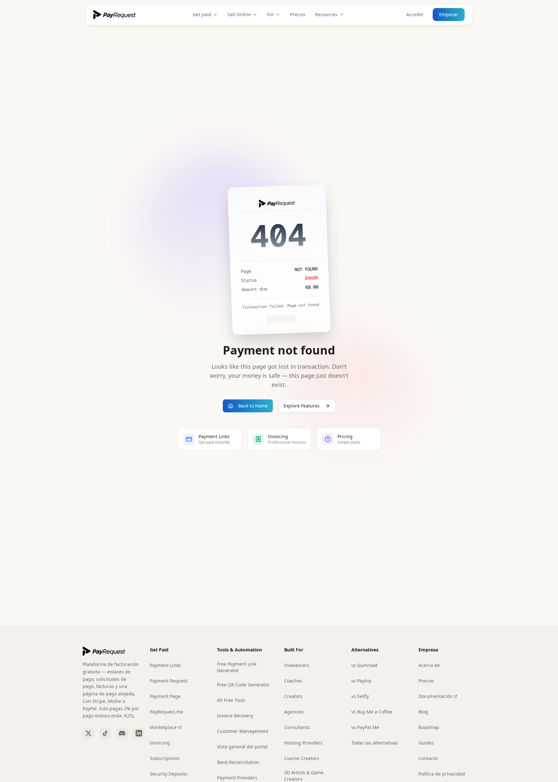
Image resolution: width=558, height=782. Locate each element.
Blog (423, 712)
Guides (426, 743)
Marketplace (163, 727)
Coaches (293, 681)
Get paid (202, 14)
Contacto (428, 758)
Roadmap (428, 727)
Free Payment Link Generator (236, 667)
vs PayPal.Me (365, 727)
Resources (326, 14)
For (270, 14)
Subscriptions (165, 758)
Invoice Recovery (235, 716)
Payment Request (169, 681)
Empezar (448, 14)
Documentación (435, 696)
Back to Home (253, 406)
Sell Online (239, 14)
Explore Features (302, 406)
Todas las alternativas (374, 743)
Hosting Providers (303, 743)
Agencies (294, 712)
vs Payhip (361, 681)
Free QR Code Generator (243, 685)
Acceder (415, 14)
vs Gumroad (364, 665)
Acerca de (429, 665)
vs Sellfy (360, 696)
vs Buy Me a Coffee (371, 712)
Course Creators (301, 758)
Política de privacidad (441, 774)
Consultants (297, 727)
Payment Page (165, 696)
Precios (297, 14)
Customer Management (242, 731)
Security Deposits (168, 774)
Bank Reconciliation (238, 762)
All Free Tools (231, 700)
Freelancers (296, 665)
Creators (293, 696)
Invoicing (160, 743)
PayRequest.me (166, 712)
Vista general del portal (242, 747)
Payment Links (165, 665)
